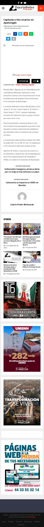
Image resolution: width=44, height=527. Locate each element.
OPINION (37, 522)
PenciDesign (31, 517)
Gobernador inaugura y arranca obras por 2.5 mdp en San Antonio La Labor (22, 170)
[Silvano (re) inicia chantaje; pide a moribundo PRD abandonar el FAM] (12, 257)
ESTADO (11, 522)
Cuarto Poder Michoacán (21, 26)
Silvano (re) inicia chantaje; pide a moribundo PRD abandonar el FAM (10, 268)
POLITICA (19, 522)
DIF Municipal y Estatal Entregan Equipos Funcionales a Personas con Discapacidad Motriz (31, 241)
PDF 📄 (36, 81)
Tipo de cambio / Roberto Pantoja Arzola (31, 266)
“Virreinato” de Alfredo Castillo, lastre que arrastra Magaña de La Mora (12, 240)
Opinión (7, 219)
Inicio (4, 522)
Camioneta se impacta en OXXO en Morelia (22, 184)
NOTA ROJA (28, 522)
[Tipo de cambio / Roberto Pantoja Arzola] (32, 257)
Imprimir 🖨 (23, 81)
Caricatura (21, 525)
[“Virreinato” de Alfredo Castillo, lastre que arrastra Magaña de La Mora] (12, 229)
